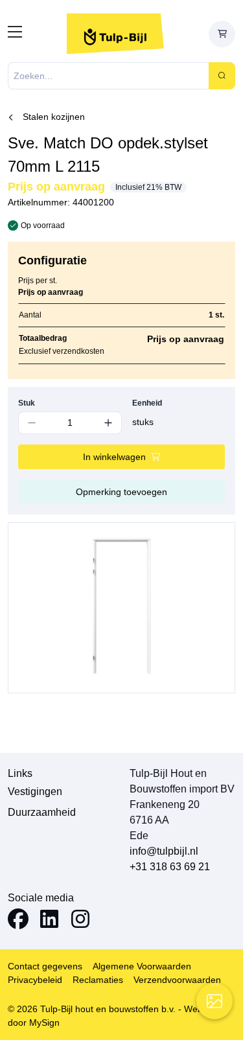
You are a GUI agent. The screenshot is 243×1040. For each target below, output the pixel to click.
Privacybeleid (35, 980)
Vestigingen (35, 791)
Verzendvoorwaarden (177, 980)
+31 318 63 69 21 (170, 866)
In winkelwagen (114, 457)
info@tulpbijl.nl (164, 851)
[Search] (222, 75)
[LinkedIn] (49, 921)
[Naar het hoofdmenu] (15, 34)
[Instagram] (80, 921)
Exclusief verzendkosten (61, 351)
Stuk (26, 403)
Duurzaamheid (42, 812)
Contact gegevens (45, 966)
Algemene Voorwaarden (142, 966)
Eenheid (147, 403)
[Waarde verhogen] (108, 423)
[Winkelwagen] (222, 34)
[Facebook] (18, 921)
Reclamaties (98, 980)
